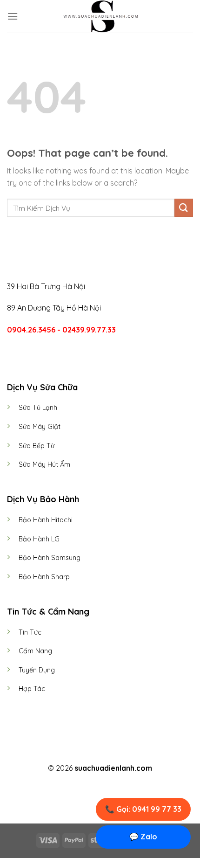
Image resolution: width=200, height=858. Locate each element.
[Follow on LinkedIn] (117, 751)
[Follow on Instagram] (94, 751)
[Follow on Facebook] (83, 751)
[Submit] (183, 208)
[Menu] (12, 16)
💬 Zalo (143, 836)
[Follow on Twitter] (105, 751)
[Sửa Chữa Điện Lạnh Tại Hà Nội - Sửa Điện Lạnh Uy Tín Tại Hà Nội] (100, 16)
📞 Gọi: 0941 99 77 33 (143, 809)
